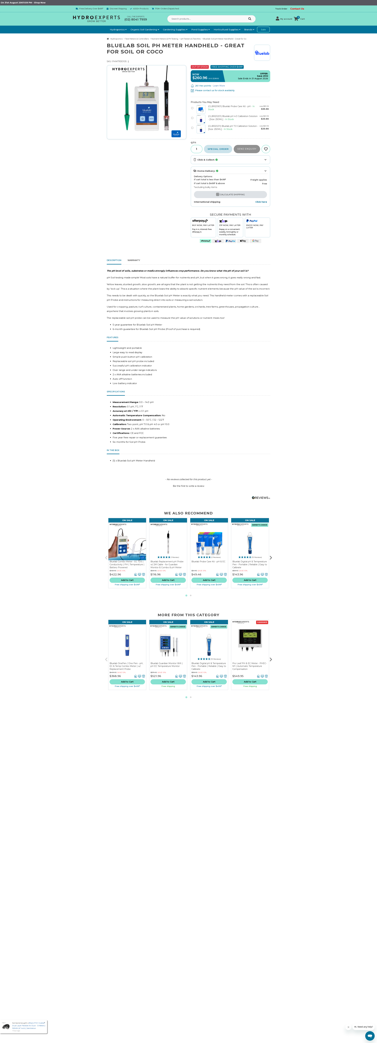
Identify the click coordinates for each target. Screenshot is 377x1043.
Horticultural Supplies (226, 29)
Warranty (134, 260)
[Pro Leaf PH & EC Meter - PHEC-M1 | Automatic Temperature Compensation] (250, 641)
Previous (106, 557)
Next (270, 557)
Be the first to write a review (188, 486)
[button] (284, 19)
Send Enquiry (246, 149)
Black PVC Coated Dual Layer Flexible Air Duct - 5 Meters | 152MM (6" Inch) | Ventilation (28, 1025)
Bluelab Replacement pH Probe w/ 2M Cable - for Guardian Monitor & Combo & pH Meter (167, 564)
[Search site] (250, 19)
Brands (248, 29)
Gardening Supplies (174, 29)
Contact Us (297, 8)
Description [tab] (114, 260)
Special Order (218, 149)
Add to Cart (127, 580)
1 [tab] (186, 595)
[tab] (133, 261)
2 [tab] (190, 595)
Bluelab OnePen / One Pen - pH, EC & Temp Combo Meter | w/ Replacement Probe (126, 666)
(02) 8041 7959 (135, 19)
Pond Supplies (199, 29)
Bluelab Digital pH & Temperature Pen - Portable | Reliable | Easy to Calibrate (249, 564)
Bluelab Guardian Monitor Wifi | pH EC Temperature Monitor (167, 665)
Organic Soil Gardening (144, 29)
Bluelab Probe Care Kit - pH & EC (208, 561)
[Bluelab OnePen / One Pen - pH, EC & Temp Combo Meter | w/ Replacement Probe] (127, 643)
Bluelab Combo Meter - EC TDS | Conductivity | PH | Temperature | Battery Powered (127, 564)
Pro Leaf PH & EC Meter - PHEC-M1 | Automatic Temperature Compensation (249, 666)
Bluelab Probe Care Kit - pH (229, 106)
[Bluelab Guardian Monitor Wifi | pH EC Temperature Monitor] (168, 643)
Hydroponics (117, 29)
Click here (261, 201)
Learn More (219, 85)
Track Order (281, 9)
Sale (263, 29)
